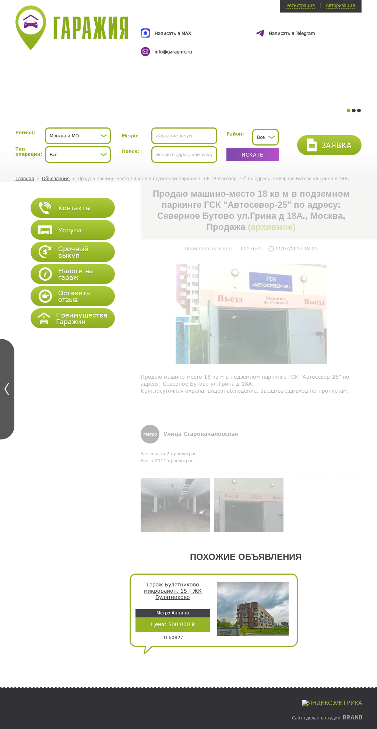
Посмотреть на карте (208, 248)
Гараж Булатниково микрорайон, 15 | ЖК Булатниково (173, 591)
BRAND (352, 718)
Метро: (130, 135)
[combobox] (78, 135)
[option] (251, 35)
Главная (24, 178)
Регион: (25, 132)
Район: (235, 133)
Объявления (56, 178)
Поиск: (130, 151)
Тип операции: (28, 151)
